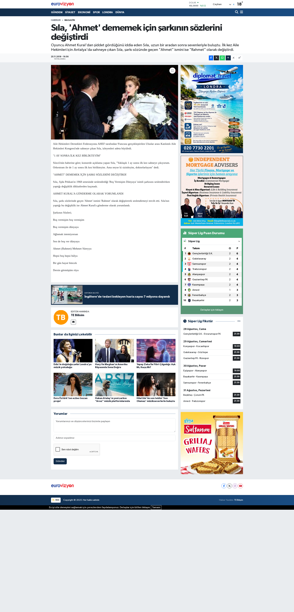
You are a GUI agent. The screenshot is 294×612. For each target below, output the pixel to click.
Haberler (56, 20)
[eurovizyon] (62, 4)
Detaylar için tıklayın (211, 310)
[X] (229, 485)
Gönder (60, 461)
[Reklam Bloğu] (212, 109)
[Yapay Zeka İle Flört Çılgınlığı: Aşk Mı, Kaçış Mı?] (156, 350)
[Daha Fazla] (228, 57)
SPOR (96, 12)
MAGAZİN (69, 20)
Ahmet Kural (87, 205)
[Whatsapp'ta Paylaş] (222, 57)
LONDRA (107, 12)
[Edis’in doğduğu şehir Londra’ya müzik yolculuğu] (73, 350)
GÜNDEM (56, 12)
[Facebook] (223, 485)
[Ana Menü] (241, 12)
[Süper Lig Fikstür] (238, 321)
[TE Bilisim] (61, 317)
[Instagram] (234, 485)
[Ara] (237, 12)
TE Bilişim (238, 500)
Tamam (156, 507)
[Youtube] (240, 485)
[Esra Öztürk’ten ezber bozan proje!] (73, 384)
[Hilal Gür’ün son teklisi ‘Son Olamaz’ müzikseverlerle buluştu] (156, 384)
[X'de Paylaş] (216, 57)
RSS (57, 500)
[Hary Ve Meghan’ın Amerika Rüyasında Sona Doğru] (114, 350)
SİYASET (70, 12)
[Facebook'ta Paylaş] (211, 57)
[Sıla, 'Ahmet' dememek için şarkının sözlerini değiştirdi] (114, 102)
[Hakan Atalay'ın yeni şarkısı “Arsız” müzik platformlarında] (114, 384)
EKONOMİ (84, 12)
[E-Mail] (73, 322)
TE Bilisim (77, 315)
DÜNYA (119, 12)
